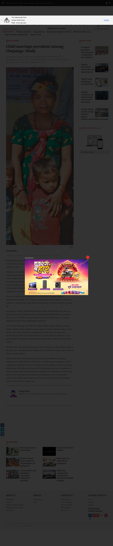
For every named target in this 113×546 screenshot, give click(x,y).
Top (108, 529)
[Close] (1, 20)
